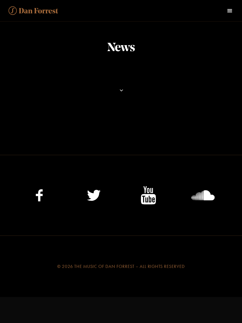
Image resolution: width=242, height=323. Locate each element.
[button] (229, 10)
